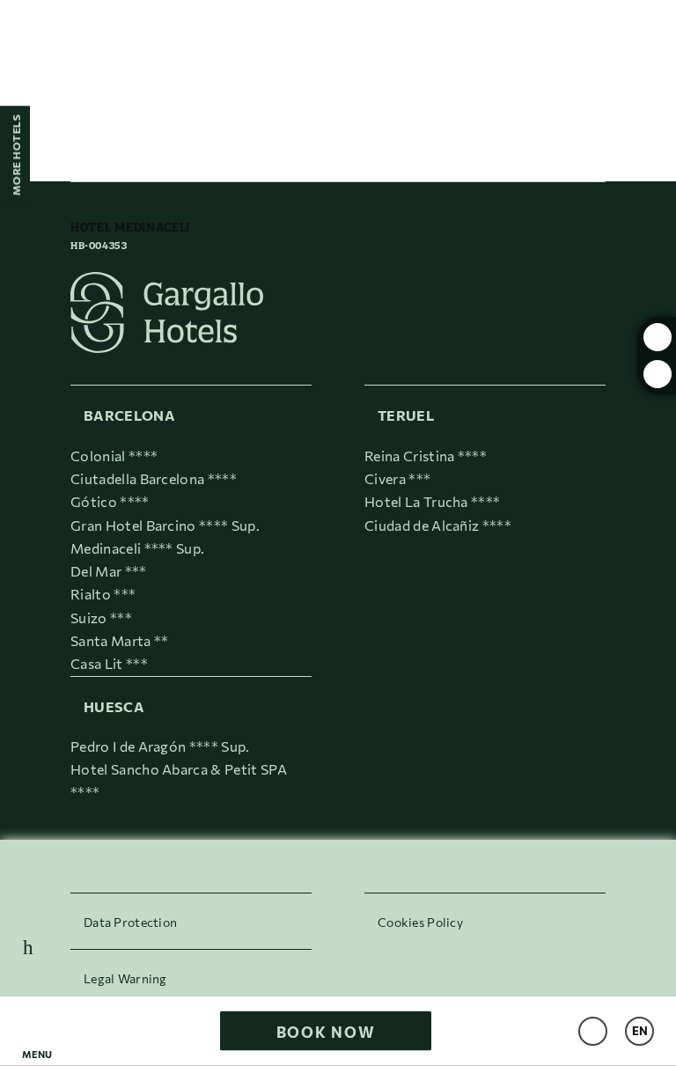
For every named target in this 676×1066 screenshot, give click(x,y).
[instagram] (657, 337)
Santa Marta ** (119, 640)
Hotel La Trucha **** (432, 501)
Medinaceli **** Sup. (137, 548)
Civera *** (397, 478)
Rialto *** (103, 593)
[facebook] (657, 374)
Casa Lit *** (109, 663)
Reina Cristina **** (425, 455)
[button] (37, 1031)
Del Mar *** (108, 570)
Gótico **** (110, 501)
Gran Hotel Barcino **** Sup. (165, 525)
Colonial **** (114, 455)
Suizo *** (101, 617)
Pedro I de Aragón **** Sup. (160, 746)
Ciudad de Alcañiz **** (437, 525)
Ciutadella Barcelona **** (153, 478)
